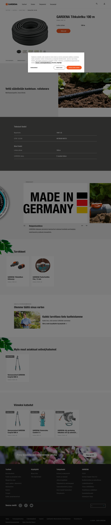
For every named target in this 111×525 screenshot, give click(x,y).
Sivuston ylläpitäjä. (57, 62)
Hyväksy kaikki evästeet (74, 67)
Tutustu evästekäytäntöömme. (43, 62)
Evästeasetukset (34, 67)
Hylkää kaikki (59, 67)
